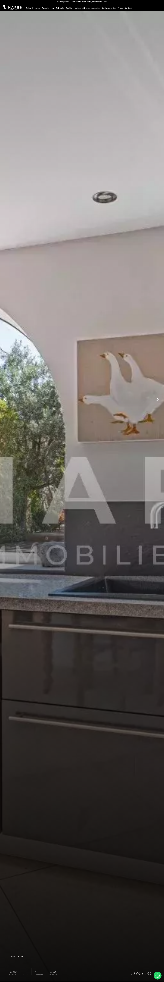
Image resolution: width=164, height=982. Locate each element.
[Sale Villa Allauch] (82, 496)
